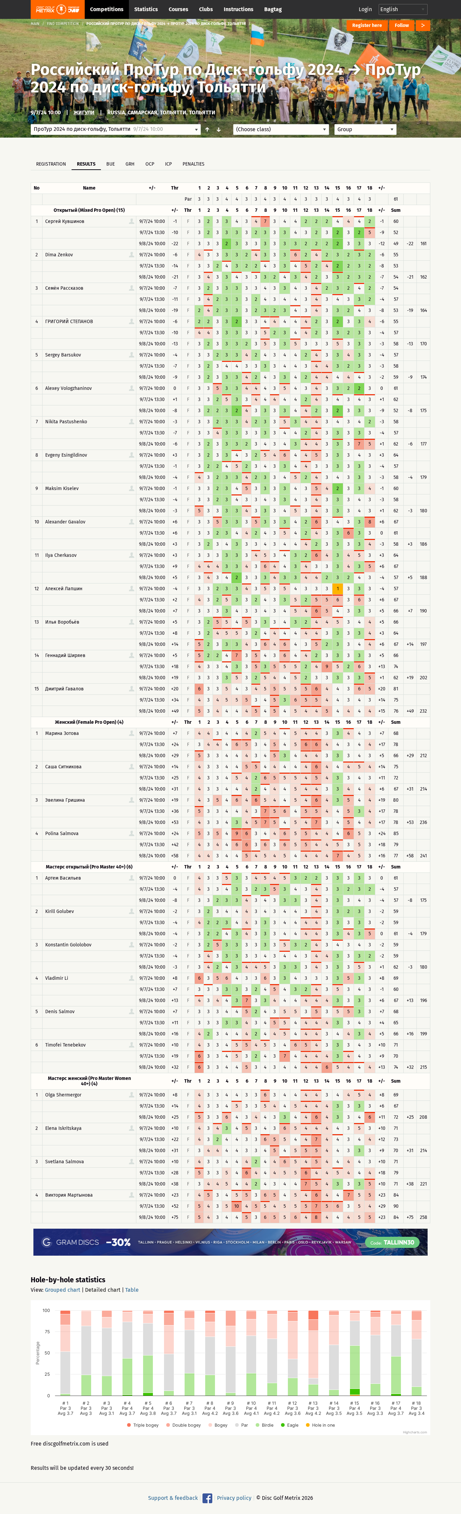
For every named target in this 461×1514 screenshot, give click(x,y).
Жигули (84, 112)
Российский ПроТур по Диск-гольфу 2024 (187, 69)
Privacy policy (234, 1498)
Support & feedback (173, 1498)
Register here (367, 25)
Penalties (194, 164)
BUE (110, 164)
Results (86, 164)
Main (35, 24)
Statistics (146, 9)
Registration (51, 164)
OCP (149, 164)
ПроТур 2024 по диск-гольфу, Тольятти (226, 78)
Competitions (107, 9)
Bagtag (273, 9)
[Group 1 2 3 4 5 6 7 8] (365, 129)
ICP (168, 164)
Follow (402, 25)
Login (365, 9)
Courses (178, 9)
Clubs (206, 9)
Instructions (238, 9)
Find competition (63, 24)
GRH (130, 164)
